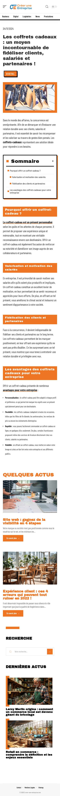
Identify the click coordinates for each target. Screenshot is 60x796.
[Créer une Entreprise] (21, 6)
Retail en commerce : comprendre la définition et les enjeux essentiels (29, 754)
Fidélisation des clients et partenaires (28, 183)
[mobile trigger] (5, 6)
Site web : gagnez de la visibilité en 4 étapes (24, 521)
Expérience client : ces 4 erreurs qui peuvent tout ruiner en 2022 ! (25, 594)
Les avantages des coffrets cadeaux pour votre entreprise (30, 191)
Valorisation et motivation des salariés (29, 177)
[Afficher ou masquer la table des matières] (46, 161)
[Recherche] (47, 6)
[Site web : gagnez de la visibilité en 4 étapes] (30, 496)
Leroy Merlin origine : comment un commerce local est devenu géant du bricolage (29, 712)
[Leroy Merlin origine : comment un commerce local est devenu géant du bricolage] (30, 691)
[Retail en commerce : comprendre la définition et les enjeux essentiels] (30, 734)
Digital (10, 73)
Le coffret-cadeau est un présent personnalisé (27, 222)
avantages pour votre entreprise (20, 390)
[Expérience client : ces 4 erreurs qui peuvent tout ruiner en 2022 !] (30, 568)
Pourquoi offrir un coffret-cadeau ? (25, 170)
